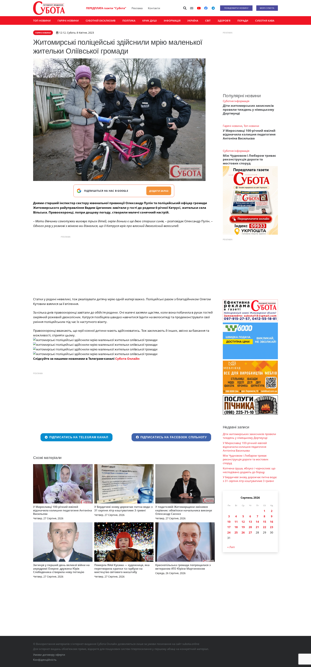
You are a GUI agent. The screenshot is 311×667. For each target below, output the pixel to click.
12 (243, 521)
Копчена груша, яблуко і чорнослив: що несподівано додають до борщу (249, 470)
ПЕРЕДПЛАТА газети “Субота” (106, 8)
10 (229, 521)
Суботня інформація (236, 101)
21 (257, 527)
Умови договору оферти (49, 654)
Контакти (154, 8)
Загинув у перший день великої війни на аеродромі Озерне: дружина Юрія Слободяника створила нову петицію (61, 568)
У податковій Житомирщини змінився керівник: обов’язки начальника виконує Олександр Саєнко (183, 510)
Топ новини (251, 126)
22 (264, 527)
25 (236, 532)
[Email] (191, 8)
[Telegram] (213, 8)
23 (271, 527)
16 (271, 521)
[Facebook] (206, 8)
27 (250, 532)
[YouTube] (199, 8)
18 (236, 527)
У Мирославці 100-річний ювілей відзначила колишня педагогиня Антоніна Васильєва (62, 510)
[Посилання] (49, 8)
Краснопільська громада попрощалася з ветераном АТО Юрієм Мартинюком (183, 566)
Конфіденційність (45, 659)
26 (243, 532)
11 (236, 521)
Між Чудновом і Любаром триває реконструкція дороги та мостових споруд (249, 159)
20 (250, 527)
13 (250, 521)
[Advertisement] (124, 265)
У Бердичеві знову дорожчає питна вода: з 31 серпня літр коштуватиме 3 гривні (123, 508)
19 (243, 527)
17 (229, 527)
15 (264, 521)
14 (257, 521)
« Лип (231, 547)
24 (229, 532)
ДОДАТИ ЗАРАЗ (158, 190)
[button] (185, 8)
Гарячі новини (232, 126)
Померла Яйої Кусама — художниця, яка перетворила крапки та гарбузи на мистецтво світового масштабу (122, 568)
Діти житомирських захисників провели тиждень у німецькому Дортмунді (248, 109)
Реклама (137, 8)
